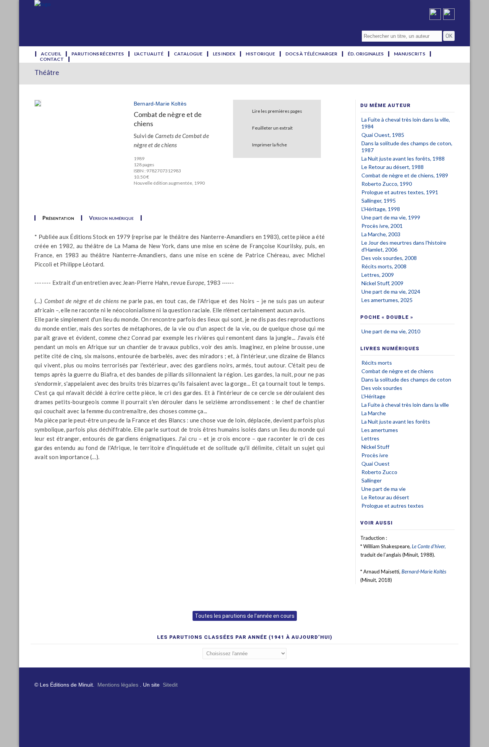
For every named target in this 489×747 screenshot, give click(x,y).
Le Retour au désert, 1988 (392, 167)
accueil (51, 54)
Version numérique (111, 218)
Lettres (370, 438)
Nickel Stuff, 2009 (382, 283)
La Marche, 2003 (380, 234)
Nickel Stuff (375, 446)
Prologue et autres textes (392, 505)
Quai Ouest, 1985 (382, 135)
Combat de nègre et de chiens (397, 371)
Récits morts (376, 362)
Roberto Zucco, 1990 (386, 183)
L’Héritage (373, 396)
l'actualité (149, 54)
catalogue (188, 54)
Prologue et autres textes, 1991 (399, 192)
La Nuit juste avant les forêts (395, 421)
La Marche (373, 413)
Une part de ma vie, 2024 (390, 291)
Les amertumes (379, 430)
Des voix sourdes (381, 388)
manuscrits (409, 54)
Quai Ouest (375, 463)
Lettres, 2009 (377, 274)
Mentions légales (117, 685)
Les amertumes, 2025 (387, 300)
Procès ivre (374, 455)
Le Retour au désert (385, 497)
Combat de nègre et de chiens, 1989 (404, 175)
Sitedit (170, 685)
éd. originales (366, 54)
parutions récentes (97, 54)
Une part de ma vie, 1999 (390, 217)
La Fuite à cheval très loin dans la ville (405, 404)
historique (260, 54)
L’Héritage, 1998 (380, 209)
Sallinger (371, 480)
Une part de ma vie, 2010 (390, 331)
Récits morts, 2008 (383, 266)
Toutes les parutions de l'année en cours (245, 616)
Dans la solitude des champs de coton (406, 379)
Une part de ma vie (383, 489)
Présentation (58, 218)
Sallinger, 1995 (378, 200)
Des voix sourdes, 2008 (389, 258)
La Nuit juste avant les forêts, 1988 (403, 158)
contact (52, 59)
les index (224, 54)
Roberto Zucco (379, 472)
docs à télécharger (311, 54)
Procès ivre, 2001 (382, 225)
